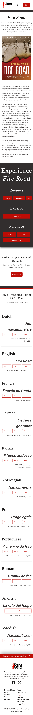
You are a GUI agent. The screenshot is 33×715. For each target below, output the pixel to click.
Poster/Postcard (23, 699)
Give (19, 695)
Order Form (21, 704)
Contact (7, 699)
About (6, 692)
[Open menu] (18, 5)
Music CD (20, 702)
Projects (7, 694)
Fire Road (20, 697)
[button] (26, 5)
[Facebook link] (13, 682)
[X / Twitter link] (19, 682)
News (6, 697)
